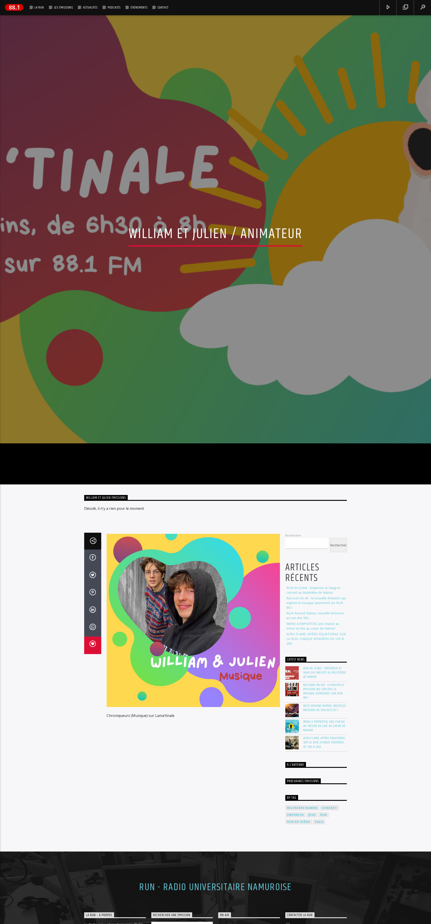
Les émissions (63, 7)
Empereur (295, 863)
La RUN (39, 7)
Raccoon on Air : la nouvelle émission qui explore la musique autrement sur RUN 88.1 (316, 651)
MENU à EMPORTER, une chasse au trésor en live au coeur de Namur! (324, 774)
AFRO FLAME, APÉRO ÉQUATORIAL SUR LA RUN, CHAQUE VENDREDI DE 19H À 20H (316, 687)
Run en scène (298, 870)
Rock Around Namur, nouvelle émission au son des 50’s (324, 756)
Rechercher (293, 584)
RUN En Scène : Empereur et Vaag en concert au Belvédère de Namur (324, 720)
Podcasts (114, 7)
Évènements (139, 7)
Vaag (319, 870)
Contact (163, 7)
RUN (323, 863)
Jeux (312, 863)
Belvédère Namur (302, 856)
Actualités (90, 7)
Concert (329, 856)
